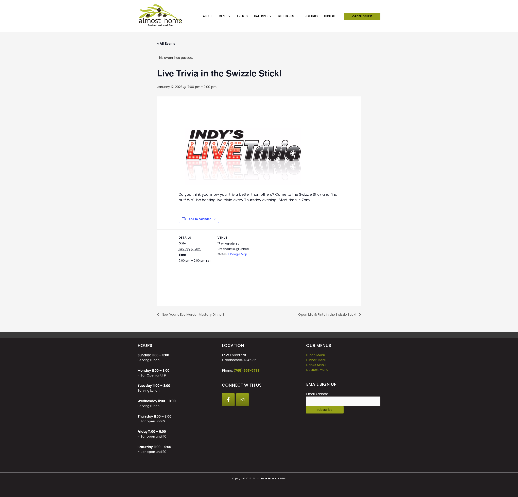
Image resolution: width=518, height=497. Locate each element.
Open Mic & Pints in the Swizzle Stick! (327, 314)
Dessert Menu (317, 369)
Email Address (317, 394)
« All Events (166, 43)
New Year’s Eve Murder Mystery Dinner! (192, 314)
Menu (222, 16)
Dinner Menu (316, 360)
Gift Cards (286, 16)
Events (242, 16)
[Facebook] (228, 399)
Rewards (311, 16)
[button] (362, 16)
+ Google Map (237, 254)
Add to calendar (200, 219)
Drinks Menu (316, 365)
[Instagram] (242, 399)
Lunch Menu (315, 355)
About (207, 16)
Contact (330, 16)
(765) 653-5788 (247, 370)
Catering (260, 16)
